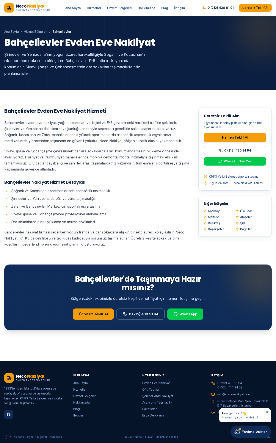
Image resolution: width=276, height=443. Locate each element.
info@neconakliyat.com (234, 394)
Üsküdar (246, 211)
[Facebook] (8, 414)
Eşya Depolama (153, 415)
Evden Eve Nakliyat (156, 383)
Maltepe (214, 217)
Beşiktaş (214, 223)
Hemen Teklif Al (235, 137)
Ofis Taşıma (150, 389)
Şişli (243, 223)
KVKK (268, 436)
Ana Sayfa (73, 8)
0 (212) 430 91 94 (221, 7)
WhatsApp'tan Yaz (238, 161)
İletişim (179, 8)
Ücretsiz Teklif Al (255, 7)
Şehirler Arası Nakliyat (157, 396)
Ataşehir (246, 217)
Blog (164, 8)
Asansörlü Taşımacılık (157, 402)
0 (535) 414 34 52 (229, 387)
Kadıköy (214, 211)
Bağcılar (246, 229)
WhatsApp (188, 314)
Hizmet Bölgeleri (119, 8)
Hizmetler (94, 8)
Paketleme (149, 409)
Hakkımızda (146, 8)
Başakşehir (216, 229)
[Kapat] (267, 412)
